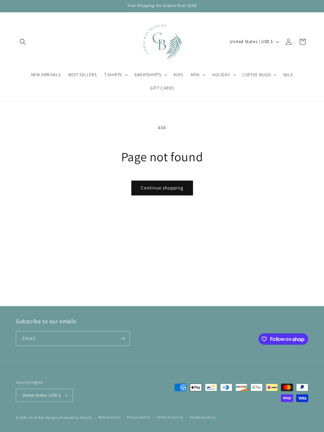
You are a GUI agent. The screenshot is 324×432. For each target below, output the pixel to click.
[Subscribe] (122, 338)
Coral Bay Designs (44, 417)
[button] (23, 42)
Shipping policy (203, 417)
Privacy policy (138, 417)
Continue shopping (162, 188)
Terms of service (170, 417)
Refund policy (109, 417)
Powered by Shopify (75, 417)
